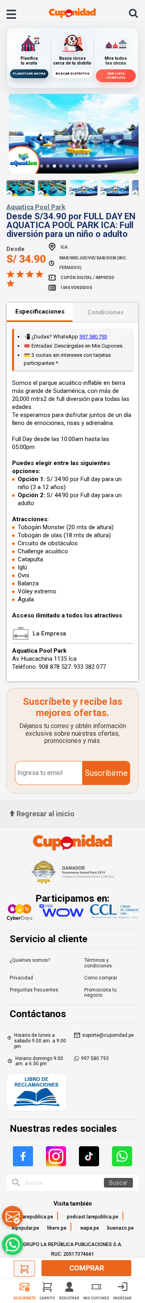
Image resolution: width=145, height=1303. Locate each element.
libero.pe (56, 1228)
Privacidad (21, 978)
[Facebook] (23, 1156)
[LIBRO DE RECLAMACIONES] (36, 1093)
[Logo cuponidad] (72, 13)
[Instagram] (56, 1156)
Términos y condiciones (98, 963)
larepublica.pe (37, 1217)
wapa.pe (89, 1228)
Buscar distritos (72, 73)
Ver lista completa (115, 75)
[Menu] (15, 13)
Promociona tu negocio (100, 992)
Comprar (86, 1268)
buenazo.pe (120, 1228)
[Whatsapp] (122, 1156)
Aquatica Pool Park (35, 207)
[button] (41, 166)
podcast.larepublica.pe (92, 1217)
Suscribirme (106, 773)
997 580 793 (93, 337)
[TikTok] (89, 1156)
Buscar (118, 1183)
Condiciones (105, 312)
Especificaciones (39, 311)
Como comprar (100, 978)
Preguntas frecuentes (34, 990)
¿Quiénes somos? (30, 960)
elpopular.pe (25, 1228)
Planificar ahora (29, 73)
